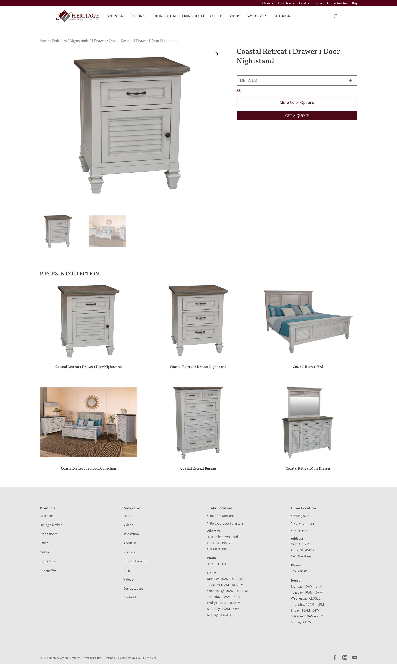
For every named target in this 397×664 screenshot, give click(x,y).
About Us (129, 543)
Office (216, 16)
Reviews (129, 552)
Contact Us (131, 597)
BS (239, 90)
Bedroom (115, 16)
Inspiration (284, 3)
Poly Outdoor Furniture (226, 523)
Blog (354, 3)
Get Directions (217, 549)
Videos (128, 525)
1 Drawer (99, 40)
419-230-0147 (301, 571)
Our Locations (133, 588)
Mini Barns (301, 531)
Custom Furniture (337, 3)
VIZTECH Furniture (144, 658)
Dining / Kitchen (51, 525)
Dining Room (164, 16)
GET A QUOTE (297, 115)
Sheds (234, 16)
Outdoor (282, 16)
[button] (216, 54)
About (302, 3)
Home (44, 40)
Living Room (193, 16)
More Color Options (297, 102)
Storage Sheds (50, 570)
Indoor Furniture (222, 516)
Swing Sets (256, 16)
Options (265, 3)
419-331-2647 (217, 564)
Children (138, 16)
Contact (318, 3)
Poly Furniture (304, 523)
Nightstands (79, 40)
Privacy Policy (92, 658)
